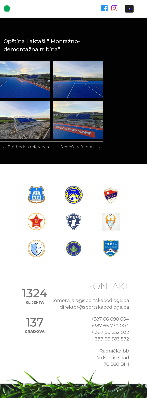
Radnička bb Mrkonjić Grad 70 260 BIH (112, 357)
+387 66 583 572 (111, 339)
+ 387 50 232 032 (110, 332)
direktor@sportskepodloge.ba (94, 307)
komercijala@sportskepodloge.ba (90, 300)
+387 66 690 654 (110, 319)
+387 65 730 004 (110, 326)
